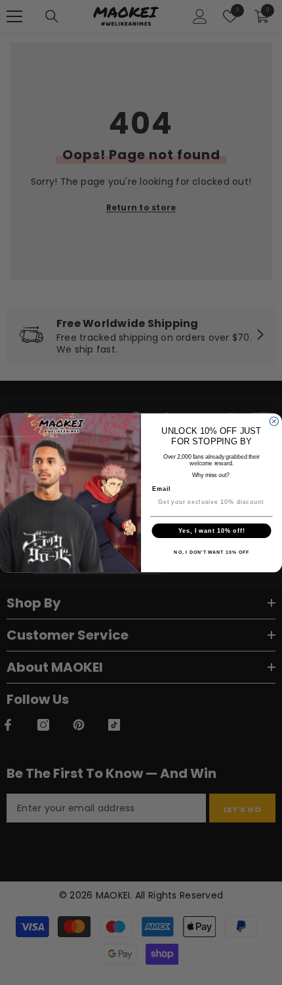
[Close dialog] (274, 421)
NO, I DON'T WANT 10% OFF (211, 552)
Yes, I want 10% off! (211, 530)
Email (161, 489)
